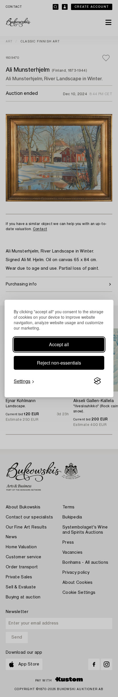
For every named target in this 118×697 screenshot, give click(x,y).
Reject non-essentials (59, 362)
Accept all (59, 344)
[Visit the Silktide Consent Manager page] (97, 381)
